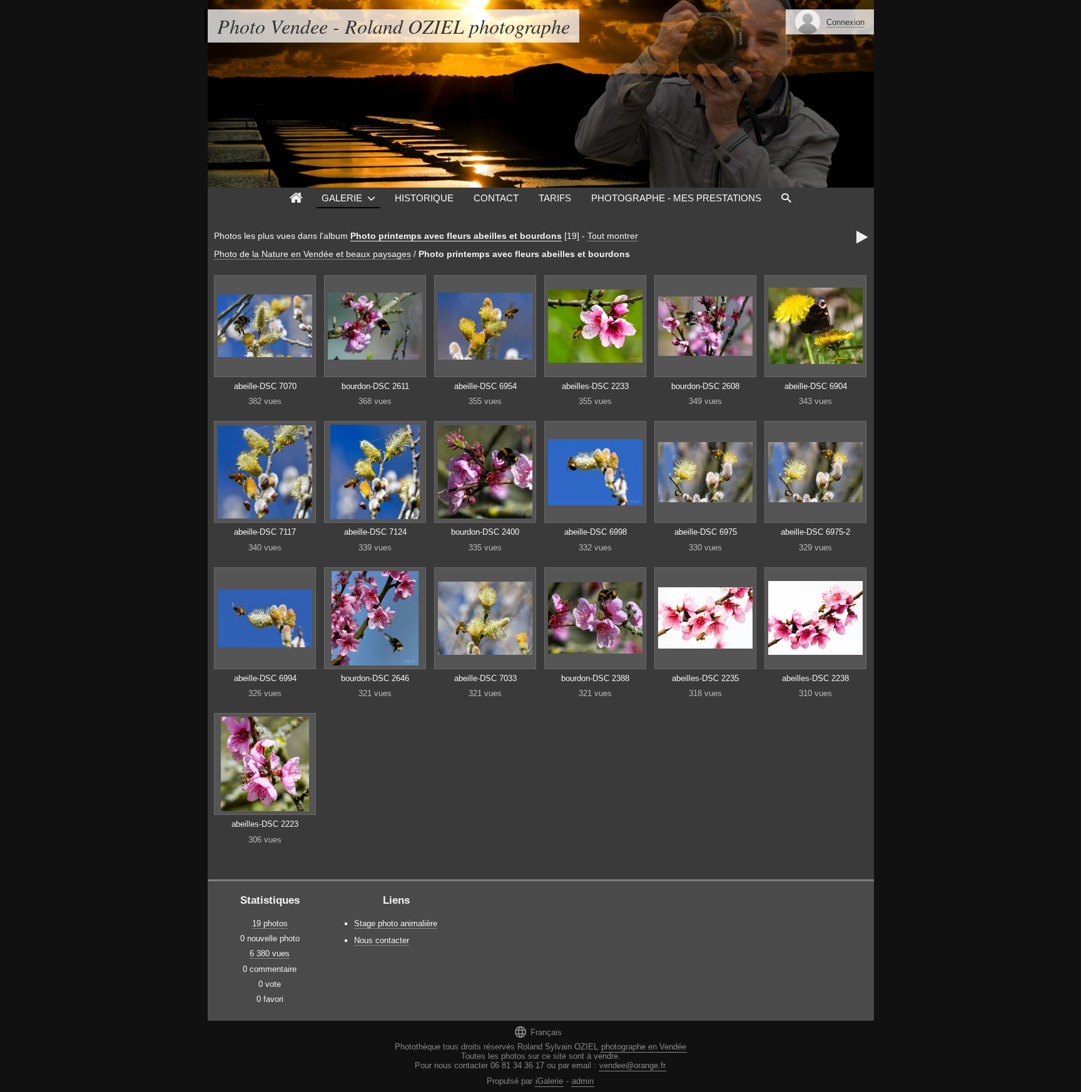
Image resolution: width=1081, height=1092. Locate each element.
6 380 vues (270, 953)
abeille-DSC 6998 (595, 532)
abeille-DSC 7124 (375, 532)
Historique (424, 198)
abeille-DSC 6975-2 (815, 532)
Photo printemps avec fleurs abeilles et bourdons (456, 236)
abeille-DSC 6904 (815, 386)
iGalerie (549, 1081)
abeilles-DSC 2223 (264, 824)
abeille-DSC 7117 (265, 532)
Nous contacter (381, 940)
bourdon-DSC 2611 (375, 386)
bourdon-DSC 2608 (705, 386)
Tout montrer (612, 236)
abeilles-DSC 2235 (705, 678)
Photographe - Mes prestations (676, 198)
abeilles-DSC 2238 (815, 678)
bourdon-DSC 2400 (485, 532)
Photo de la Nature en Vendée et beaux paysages (312, 254)
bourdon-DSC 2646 (375, 678)
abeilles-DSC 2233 (595, 386)
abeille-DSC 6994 (265, 678)
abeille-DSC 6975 (705, 532)
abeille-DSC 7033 (485, 678)
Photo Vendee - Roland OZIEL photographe (393, 26)
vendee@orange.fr (632, 1065)
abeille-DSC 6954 (485, 386)
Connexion (845, 22)
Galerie (342, 198)
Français (538, 1031)
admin (583, 1081)
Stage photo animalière (395, 923)
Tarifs (555, 198)
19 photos (270, 923)
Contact (496, 198)
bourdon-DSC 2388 (595, 678)
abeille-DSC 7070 (265, 386)
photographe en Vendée (643, 1046)
